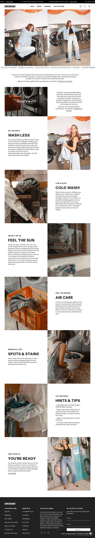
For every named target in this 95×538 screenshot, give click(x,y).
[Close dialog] (67, 242)
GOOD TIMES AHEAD (47, 282)
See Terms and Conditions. (47, 291)
